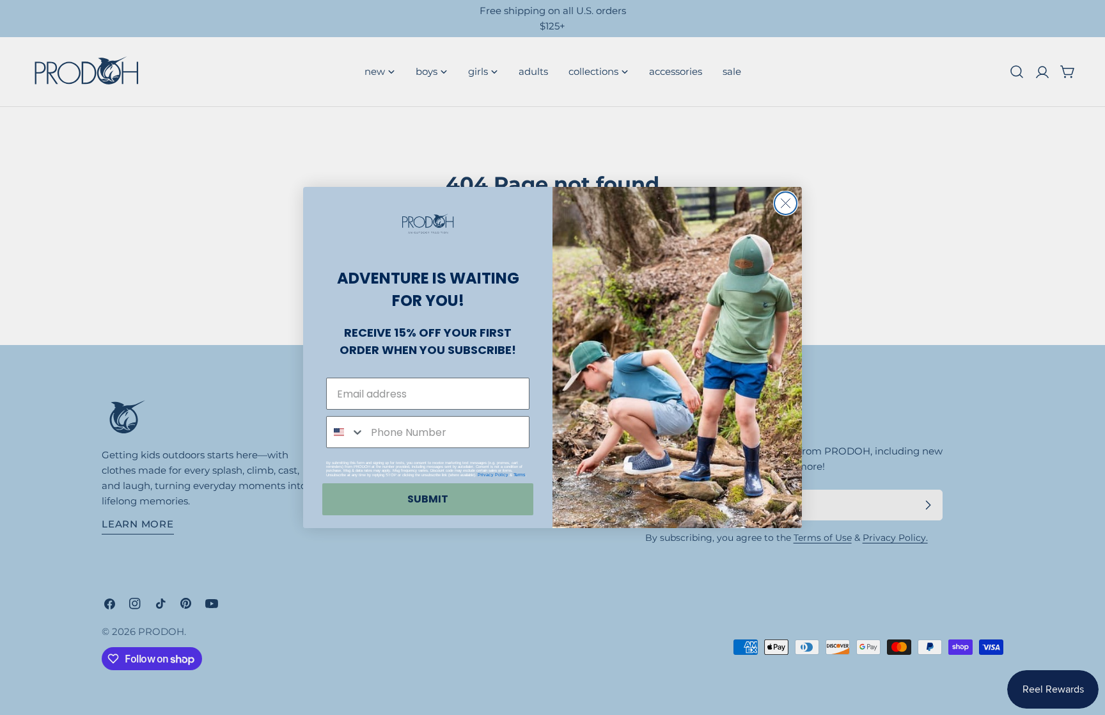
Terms (519, 474)
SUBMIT (427, 499)
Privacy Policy (493, 474)
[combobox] (345, 432)
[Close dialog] (785, 203)
